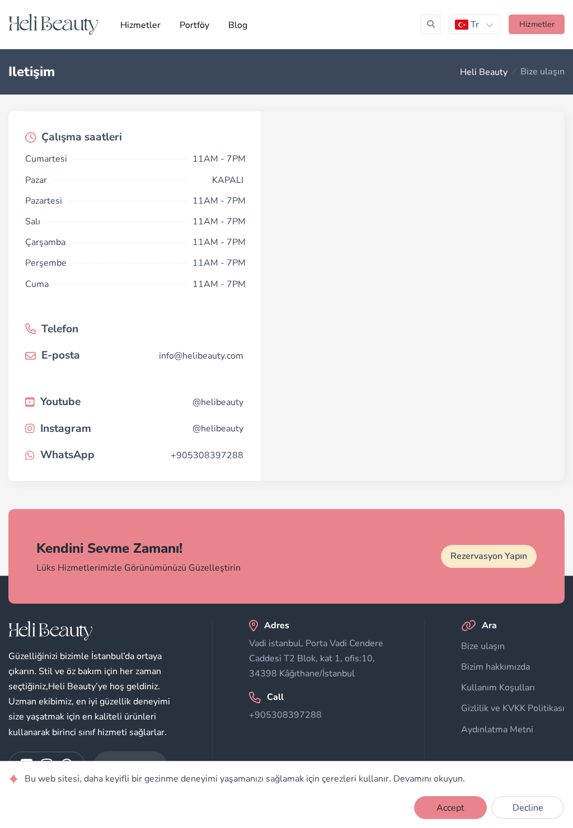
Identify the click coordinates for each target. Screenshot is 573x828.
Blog (237, 25)
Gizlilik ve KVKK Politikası (513, 708)
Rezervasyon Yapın (488, 556)
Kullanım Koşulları (498, 687)
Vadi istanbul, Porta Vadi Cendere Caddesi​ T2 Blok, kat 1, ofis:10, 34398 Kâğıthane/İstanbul (316, 658)
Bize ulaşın (483, 646)
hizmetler (537, 24)
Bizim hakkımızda (495, 667)
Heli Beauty (484, 71)
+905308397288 (207, 455)
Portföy (194, 25)
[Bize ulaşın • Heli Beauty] (53, 24)
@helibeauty (217, 402)
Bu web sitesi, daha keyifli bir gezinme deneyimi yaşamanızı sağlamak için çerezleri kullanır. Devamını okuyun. (245, 779)
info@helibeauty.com (201, 355)
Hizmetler (140, 25)
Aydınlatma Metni (497, 729)
